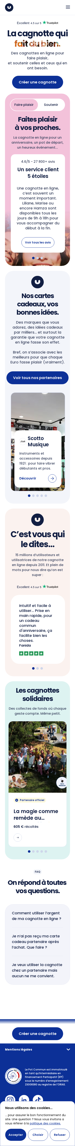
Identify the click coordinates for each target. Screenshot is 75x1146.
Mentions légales (18, 1049)
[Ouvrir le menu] (68, 7)
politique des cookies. (45, 1123)
